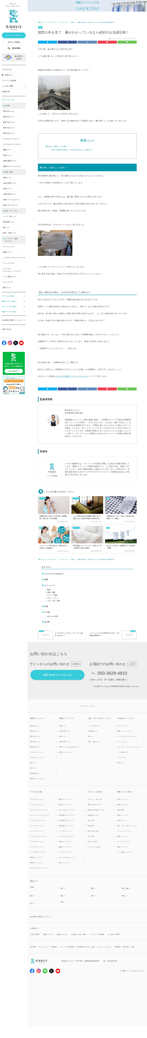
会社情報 (33, 947)
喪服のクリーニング (36, 863)
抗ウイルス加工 (92, 841)
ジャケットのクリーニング (38, 836)
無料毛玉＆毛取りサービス (96, 810)
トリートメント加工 (94, 847)
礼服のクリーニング (36, 857)
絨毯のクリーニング (65, 847)
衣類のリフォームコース (12, 166)
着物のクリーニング (65, 799)
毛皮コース (7, 155)
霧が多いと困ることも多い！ (57, 146)
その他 (47, 612)
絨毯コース (7, 252)
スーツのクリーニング (37, 831)
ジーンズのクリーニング (37, 852)
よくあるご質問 (7, 86)
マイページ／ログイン (14, 35)
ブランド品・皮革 (53, 601)
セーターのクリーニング (37, 820)
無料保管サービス (93, 815)
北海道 (32, 887)
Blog (132, 947)
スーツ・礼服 (52, 595)
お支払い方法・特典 (78, 934)
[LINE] (14, 363)
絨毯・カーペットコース (124, 731)
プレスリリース (43, 947)
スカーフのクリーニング (66, 836)
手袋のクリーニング (65, 841)
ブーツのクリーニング (65, 852)
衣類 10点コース (35, 736)
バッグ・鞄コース (9, 216)
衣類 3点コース (34, 726)
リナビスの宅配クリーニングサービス (71, 376)
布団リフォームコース (11, 200)
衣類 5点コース (34, 731)
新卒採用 (126, 947)
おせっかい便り (52, 616)
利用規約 (54, 947)
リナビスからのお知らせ (54, 574)
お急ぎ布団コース (9, 183)
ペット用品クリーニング (124, 852)
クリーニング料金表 (9, 80)
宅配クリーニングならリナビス (133, 971)
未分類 (47, 622)
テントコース (8, 282)
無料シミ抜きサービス (94, 804)
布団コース (7, 177)
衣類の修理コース (9, 161)
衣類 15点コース (35, 741)
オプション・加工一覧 (94, 799)
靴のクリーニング (64, 863)
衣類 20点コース (35, 747)
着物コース (7, 150)
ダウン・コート (52, 598)
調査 (46, 579)
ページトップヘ (87, 706)
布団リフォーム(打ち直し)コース (69, 747)
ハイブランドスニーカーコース (14, 258)
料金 (48, 589)
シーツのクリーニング (65, 831)
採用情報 (117, 947)
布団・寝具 (51, 592)
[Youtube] (58, 971)
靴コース (6, 227)
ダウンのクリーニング (37, 799)
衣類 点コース (8, 111)
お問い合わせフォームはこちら (57, 675)
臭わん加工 (91, 820)
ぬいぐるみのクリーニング (67, 810)
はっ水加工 (91, 836)
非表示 (91, 141)
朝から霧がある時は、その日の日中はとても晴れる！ (72, 150)
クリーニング (50, 585)
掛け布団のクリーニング (66, 820)
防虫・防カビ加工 (93, 831)
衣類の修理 (120, 810)
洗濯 (40, 27)
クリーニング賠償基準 (66, 947)
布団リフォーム (122, 820)
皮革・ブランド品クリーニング (126, 826)
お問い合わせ (6, 329)
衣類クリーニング (122, 799)
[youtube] (21, 343)
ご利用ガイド (8, 75)
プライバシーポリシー (104, 947)
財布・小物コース (9, 233)
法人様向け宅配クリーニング (12, 320)
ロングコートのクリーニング (39, 810)
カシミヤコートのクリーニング (39, 815)
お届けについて (62, 934)
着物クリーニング (122, 836)
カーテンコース (8, 246)
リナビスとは (6, 69)
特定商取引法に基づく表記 (86, 947)
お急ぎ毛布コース (9, 194)
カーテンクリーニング (124, 831)
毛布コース (7, 188)
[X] (15, 343)
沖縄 (61, 902)
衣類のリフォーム (122, 804)
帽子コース (7, 287)
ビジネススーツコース (11, 139)
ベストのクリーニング (37, 841)
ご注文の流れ (35, 934)
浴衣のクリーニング (65, 804)
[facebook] (4, 343)
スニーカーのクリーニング (67, 857)
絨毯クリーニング (122, 847)
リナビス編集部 (52, 476)
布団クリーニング (122, 815)
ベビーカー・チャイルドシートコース (12, 270)
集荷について (48, 934)
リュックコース (8, 263)
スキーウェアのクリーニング (39, 868)
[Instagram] (10, 343)
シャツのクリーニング (37, 847)
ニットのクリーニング (37, 826)
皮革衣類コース (8, 222)
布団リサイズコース (10, 205)
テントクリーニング (123, 841)
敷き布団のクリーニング (66, 826)
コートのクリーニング (37, 804)
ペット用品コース (9, 276)
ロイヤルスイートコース (12, 144)
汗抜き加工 (91, 826)
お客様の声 (6, 91)
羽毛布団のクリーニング (66, 815)
